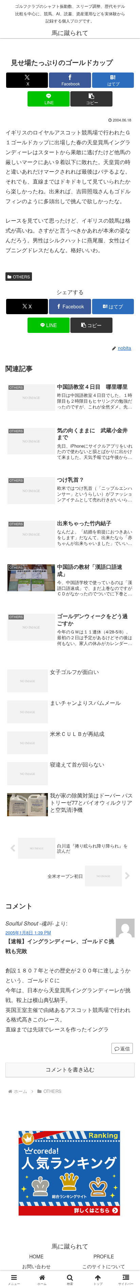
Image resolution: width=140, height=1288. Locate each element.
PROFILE (103, 1256)
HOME (36, 1256)
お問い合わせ (36, 1266)
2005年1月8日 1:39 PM (28, 932)
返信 (125, 1048)
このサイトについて (103, 1266)
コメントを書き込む (70, 1070)
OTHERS (21, 276)
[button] (91, 99)
